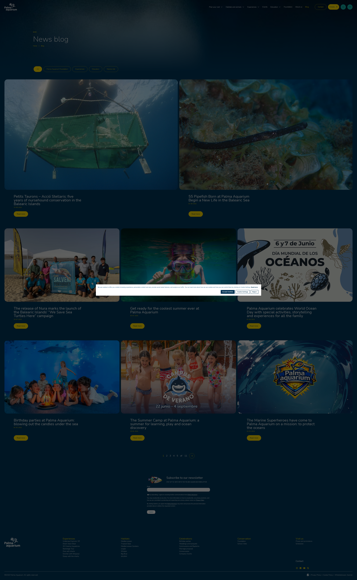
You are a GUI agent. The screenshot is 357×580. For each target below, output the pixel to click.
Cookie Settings (242, 292)
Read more (254, 287)
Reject (254, 292)
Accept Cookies (227, 292)
